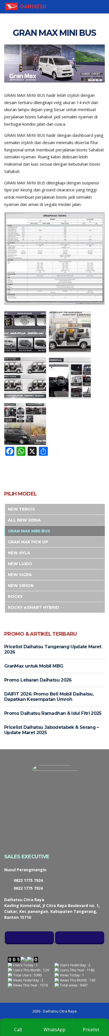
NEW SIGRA (20, 574)
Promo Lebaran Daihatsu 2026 (38, 680)
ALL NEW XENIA (24, 520)
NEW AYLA (19, 552)
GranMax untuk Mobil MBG (33, 666)
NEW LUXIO (20, 563)
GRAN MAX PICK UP (28, 541)
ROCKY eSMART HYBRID (33, 607)
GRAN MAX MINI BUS (29, 531)
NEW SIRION (21, 585)
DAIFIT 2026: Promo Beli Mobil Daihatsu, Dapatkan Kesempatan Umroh (49, 696)
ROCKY (15, 596)
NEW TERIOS (21, 509)
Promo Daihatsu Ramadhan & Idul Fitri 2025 (52, 713)
